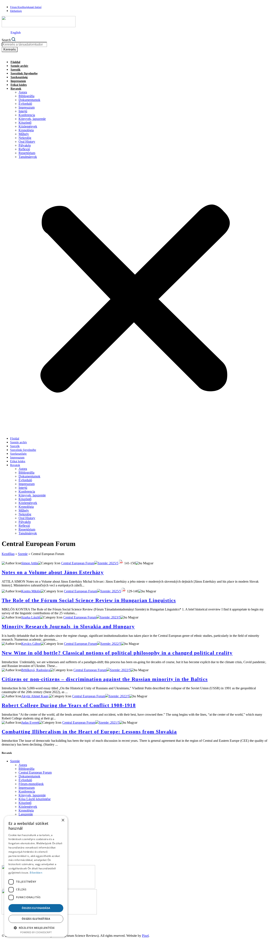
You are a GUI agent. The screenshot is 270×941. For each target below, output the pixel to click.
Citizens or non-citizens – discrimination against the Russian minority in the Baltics (105, 679)
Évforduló (25, 103)
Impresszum (18, 81)
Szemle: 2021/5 (109, 722)
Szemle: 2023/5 (110, 617)
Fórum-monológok (31, 784)
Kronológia (26, 130)
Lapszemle (26, 814)
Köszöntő (25, 122)
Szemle (23, 554)
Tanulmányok (28, 157)
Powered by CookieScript (36, 932)
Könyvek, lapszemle (32, 119)
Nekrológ (25, 138)
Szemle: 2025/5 (108, 563)
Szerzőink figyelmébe (24, 73)
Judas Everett (30, 722)
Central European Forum (77, 563)
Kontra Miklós (31, 591)
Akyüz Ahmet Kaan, (35, 696)
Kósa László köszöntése (35, 799)
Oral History (27, 141)
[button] (135, 297)
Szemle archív (19, 65)
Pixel (145, 935)
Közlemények (28, 126)
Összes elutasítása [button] (36, 919)
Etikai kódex (19, 84)
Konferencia (27, 115)
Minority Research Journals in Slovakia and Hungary (68, 626)
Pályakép (25, 145)
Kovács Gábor (31, 643)
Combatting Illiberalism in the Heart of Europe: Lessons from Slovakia (89, 731)
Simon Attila (29, 563)
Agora (23, 92)
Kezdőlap (8, 554)
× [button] (62, 820)
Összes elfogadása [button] (36, 908)
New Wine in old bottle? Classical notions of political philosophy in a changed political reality (117, 653)
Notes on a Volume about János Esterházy (53, 572)
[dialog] (36, 876)
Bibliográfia (26, 96)
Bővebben (36, 872)
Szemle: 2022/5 (110, 643)
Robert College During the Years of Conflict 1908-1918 (69, 705)
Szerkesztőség (19, 77)
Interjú (23, 111)
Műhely (24, 134)
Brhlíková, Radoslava (35, 670)
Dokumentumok (29, 100)
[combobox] (24, 44)
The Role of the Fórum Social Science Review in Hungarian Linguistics (89, 600)
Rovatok (16, 88)
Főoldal (15, 62)
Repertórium (27, 153)
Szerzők (15, 69)
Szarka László (30, 617)
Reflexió (24, 149)
